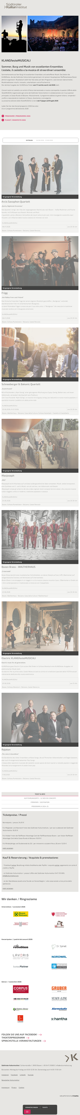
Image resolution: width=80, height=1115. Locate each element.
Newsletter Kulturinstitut (10, 1080)
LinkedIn (23, 1075)
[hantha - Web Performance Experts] (75, 1095)
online (14, 865)
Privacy (14, 1087)
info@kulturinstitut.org (10, 876)
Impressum (5, 1087)
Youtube (30, 1075)
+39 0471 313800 (49, 1065)
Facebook (14, 1075)
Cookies (21, 1087)
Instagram (5, 1075)
